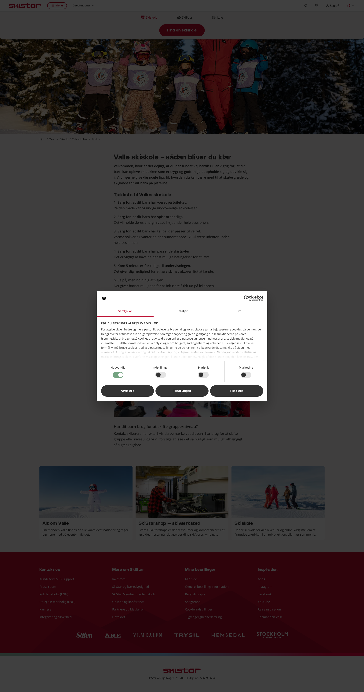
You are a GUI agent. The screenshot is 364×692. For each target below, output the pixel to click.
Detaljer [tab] (182, 311)
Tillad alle (236, 390)
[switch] (160, 375)
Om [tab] (238, 311)
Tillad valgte (182, 390)
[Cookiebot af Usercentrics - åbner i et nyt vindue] (246, 298)
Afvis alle (127, 390)
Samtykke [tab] (125, 311)
